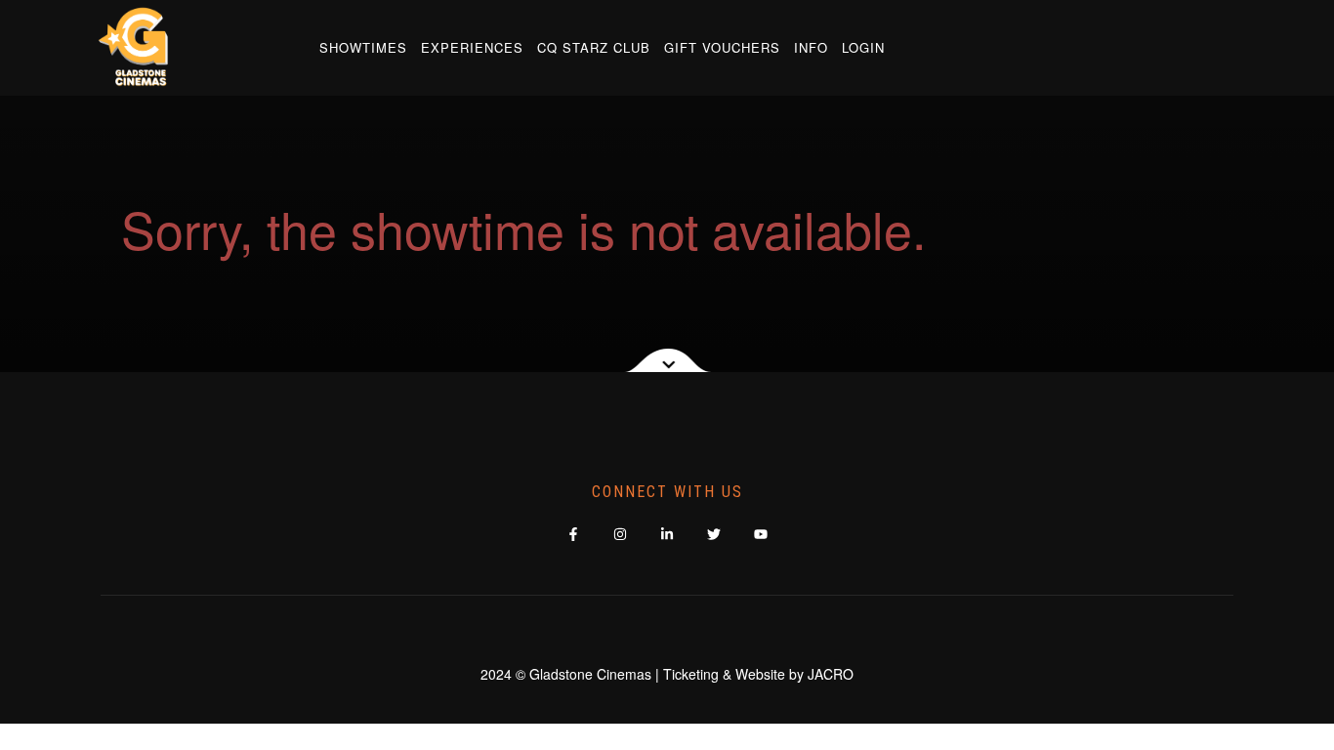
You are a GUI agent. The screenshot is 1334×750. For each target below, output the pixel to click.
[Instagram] (620, 533)
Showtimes (363, 47)
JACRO (831, 674)
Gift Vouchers (722, 47)
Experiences (472, 47)
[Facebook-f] (574, 533)
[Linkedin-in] (667, 533)
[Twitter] (714, 533)
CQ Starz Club (593, 47)
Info (811, 47)
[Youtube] (761, 533)
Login (863, 47)
